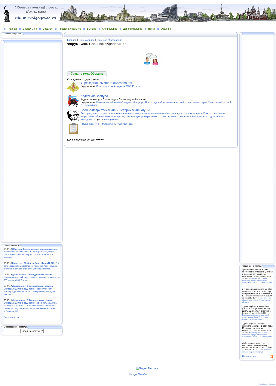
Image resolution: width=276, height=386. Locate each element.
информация (111, 119)
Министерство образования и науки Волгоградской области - (256, 300)
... (147, 99)
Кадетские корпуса (94, 96)
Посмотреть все (11, 317)
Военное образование (109, 40)
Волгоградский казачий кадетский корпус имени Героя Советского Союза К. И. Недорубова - (257, 281)
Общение (166, 28)
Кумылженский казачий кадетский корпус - (256, 351)
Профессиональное (70, 28)
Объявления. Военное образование (107, 124)
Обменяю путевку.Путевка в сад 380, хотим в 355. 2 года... (32, 277)
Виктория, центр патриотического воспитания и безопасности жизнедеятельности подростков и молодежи (141, 113)
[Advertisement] (32, 141)
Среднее (48, 28)
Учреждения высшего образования (106, 83)
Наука (151, 28)
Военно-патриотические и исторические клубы (115, 110)
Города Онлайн (138, 374)
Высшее (91, 28)
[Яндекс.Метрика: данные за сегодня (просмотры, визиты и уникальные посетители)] (147, 368)
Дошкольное (30, 28)
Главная (12, 28)
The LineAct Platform (267, 384)
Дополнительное (132, 28)
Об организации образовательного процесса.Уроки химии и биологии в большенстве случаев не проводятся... (31, 266)
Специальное (109, 28)
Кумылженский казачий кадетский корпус (120, 102)
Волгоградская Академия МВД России (118, 86)
